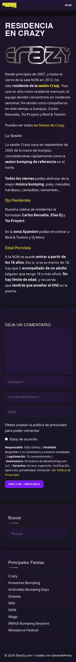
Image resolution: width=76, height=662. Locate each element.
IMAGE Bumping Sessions (28, 623)
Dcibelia (14, 596)
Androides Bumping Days (28, 589)
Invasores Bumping (24, 582)
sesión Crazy (48, 85)
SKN (11, 603)
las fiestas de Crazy (49, 125)
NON (12, 609)
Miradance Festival (23, 630)
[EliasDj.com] (10, 5)
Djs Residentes (18, 200)
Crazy (12, 576)
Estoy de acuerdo (23, 439)
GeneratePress (61, 655)
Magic (13, 616)
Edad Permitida (18, 247)
